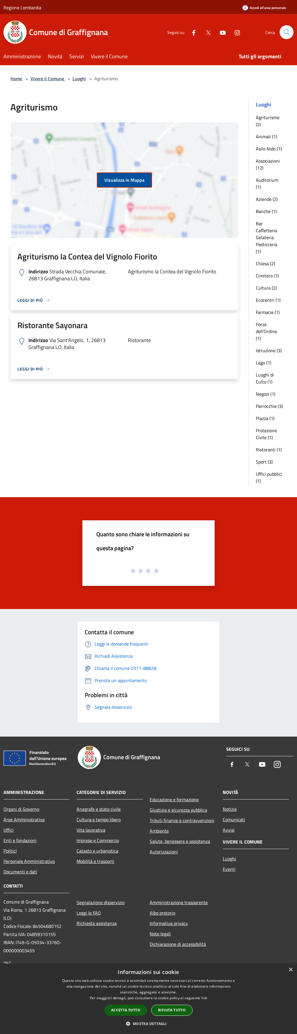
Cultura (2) (266, 287)
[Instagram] (235, 32)
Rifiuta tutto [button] (172, 1010)
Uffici (8, 829)
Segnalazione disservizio (100, 902)
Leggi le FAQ (89, 912)
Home (16, 78)
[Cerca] (287, 32)
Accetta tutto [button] (125, 1010)
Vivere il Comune (47, 78)
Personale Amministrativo (29, 861)
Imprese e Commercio (98, 840)
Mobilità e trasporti (95, 861)
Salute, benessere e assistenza (180, 841)
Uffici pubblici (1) (269, 477)
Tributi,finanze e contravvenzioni (182, 820)
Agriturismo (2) (267, 121)
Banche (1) (266, 211)
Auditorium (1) (267, 183)
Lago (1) (263, 362)
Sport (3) (264, 461)
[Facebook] (191, 32)
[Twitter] (206, 32)
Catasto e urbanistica (97, 850)
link (204, 997)
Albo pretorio (162, 912)
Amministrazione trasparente (179, 902)
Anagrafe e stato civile (99, 809)
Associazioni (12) (268, 164)
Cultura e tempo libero (99, 819)
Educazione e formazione (174, 799)
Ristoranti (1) (269, 449)
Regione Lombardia (22, 7)
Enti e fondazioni (20, 840)
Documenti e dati (20, 871)
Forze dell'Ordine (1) (266, 331)
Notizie (230, 809)
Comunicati (234, 819)
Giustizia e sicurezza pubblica (178, 809)
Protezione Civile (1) (266, 434)
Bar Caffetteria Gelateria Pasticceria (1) (266, 237)
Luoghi (79, 78)
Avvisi (229, 829)
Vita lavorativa (91, 829)
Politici (10, 850)
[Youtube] (220, 32)
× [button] (290, 970)
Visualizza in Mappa (124, 180)
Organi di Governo (21, 809)
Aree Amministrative (24, 819)
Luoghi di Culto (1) (265, 378)
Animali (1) (266, 136)
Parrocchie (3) (269, 406)
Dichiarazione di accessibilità (178, 944)
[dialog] (148, 999)
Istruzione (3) (269, 350)
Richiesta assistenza (97, 923)
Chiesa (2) (265, 263)
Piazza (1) (265, 418)
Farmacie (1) (268, 312)
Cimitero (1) (267, 275)
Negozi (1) (265, 393)
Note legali (160, 933)
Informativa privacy (169, 923)
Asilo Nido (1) (269, 148)
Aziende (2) (267, 199)
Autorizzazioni (164, 851)
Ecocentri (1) (268, 300)
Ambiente (159, 830)
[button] (148, 1023)
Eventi (229, 869)
